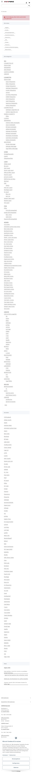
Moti (5, 543)
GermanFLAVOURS (8, 502)
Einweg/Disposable (8, 154)
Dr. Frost (6, 472)
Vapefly (7, 340)
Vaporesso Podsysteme (11, 103)
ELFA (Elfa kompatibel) (11, 210)
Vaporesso (8, 342)
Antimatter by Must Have (10, 428)
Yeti (5, 654)
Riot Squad (6, 579)
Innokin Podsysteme (11, 90)
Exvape (6, 488)
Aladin (5, 422)
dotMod (6, 469)
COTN (5, 453)
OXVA (7, 333)
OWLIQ (7, 185)
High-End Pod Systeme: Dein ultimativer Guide (16, 675)
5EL (7, 316)
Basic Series (9, 214)
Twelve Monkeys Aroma (10, 304)
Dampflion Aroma (8, 235)
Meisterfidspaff (8, 538)
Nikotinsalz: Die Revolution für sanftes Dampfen (16, 678)
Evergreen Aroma (8, 250)
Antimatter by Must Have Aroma (12, 226)
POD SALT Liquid (8, 187)
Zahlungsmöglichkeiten (9, 32)
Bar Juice (6, 166)
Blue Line (8, 194)
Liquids (6, 156)
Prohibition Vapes (8, 571)
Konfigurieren (16, 763)
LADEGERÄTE (7, 366)
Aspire (7, 318)
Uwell (7, 338)
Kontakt (6, 30)
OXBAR (7, 331)
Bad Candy (6, 433)
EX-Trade (6, 486)
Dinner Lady (7, 466)
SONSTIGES (7, 379)
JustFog (7, 325)
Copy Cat (6, 450)
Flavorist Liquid (8, 174)
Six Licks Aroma (8, 291)
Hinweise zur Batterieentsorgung (11, 47)
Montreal (6, 181)
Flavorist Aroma (8, 252)
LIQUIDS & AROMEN (9, 72)
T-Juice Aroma (7, 298)
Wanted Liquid (7, 200)
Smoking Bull (7, 596)
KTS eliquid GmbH (8, 521)
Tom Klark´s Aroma (9, 300)
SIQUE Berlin (7, 588)
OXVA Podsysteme (10, 99)
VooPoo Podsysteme (11, 105)
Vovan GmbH (7, 640)
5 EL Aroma (7, 224)
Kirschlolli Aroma (8, 269)
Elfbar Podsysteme (10, 84)
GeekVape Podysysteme (11, 88)
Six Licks (6, 590)
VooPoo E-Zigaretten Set (12, 112)
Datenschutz (12, 755)
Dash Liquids (7, 458)
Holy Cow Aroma (8, 261)
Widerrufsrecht (8, 49)
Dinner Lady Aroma (9, 239)
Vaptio (5, 634)
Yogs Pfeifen (9, 381)
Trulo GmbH (7, 612)
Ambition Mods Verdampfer (13, 122)
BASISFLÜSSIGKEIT (8, 386)
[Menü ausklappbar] (2, 1)
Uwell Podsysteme (10, 101)
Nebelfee (6, 552)
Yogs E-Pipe (7, 656)
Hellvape (8, 359)
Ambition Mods (8, 425)
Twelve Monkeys (8, 615)
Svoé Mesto (7, 604)
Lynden (6, 532)
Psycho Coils (7, 574)
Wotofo (6, 648)
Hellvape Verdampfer (11, 133)
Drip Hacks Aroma (8, 246)
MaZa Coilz (6, 535)
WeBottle (6, 643)
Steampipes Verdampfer (12, 135)
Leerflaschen (9, 399)
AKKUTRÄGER (7, 69)
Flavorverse (7, 254)
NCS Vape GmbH (8, 549)
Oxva (5, 560)
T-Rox (7, 335)
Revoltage (6, 576)
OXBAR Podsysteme (10, 96)
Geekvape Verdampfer (11, 131)
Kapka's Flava (7, 519)
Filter (7, 376)
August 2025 (7, 667)
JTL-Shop (18, 771)
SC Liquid (6, 192)
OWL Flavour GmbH (9, 557)
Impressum (5, 755)
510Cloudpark (7, 417)
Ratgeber (7, 27)
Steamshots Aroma (8, 295)
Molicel (6, 541)
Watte (7, 348)
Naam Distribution (8, 546)
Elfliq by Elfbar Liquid (9, 172)
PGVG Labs (6, 563)
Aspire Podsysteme (10, 81)
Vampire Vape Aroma (9, 306)
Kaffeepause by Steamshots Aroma (12, 265)
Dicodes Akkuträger (10, 144)
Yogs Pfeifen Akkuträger (12, 148)
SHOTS (5, 391)
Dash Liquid (7, 168)
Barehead (6, 436)
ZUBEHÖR (6, 74)
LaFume (8, 92)
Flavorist (6, 491)
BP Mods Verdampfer (11, 127)
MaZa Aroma (7, 274)
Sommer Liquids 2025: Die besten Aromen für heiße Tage (15, 683)
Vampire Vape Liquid (9, 198)
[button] (26, 2)
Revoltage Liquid (8, 189)
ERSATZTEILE (7, 361)
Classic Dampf (7, 447)
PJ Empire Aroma (8, 282)
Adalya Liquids (7, 420)
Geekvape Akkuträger (11, 146)
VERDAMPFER (7, 67)
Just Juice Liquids (8, 176)
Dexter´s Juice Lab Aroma (10, 237)
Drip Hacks (6, 475)
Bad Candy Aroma (8, 228)
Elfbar (7, 116)
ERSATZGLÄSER (8, 355)
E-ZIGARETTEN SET (8, 63)
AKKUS (5, 350)
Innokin (6, 510)
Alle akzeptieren (16, 758)
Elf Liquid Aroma (8, 248)
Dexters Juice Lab (8, 461)
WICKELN (6, 346)
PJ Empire (6, 565)
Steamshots (7, 601)
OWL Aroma (7, 280)
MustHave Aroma (8, 278)
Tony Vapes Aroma (8, 302)
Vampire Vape (7, 623)
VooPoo (7, 344)
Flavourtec (6, 497)
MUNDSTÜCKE (7, 372)
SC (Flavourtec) (7, 585)
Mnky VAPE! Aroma (8, 276)
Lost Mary (6, 527)
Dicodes (6, 464)
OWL (5, 183)
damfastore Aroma (8, 233)
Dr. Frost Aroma (8, 244)
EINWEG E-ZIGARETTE (9, 114)
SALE (6, 405)
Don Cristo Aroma (8, 241)
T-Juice (5, 607)
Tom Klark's (7, 610)
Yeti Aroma (6, 308)
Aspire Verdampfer (10, 124)
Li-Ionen (8, 353)
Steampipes (7, 599)
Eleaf (7, 357)
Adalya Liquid (7, 164)
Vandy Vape (7, 626)
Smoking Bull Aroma (9, 293)
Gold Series (8, 217)
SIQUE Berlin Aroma (9, 289)
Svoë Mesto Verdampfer (12, 137)
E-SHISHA (6, 118)
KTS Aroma (6, 272)
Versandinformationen (9, 34)
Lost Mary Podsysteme (11, 94)
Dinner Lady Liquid (8, 170)
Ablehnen (16, 767)
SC (6, 388)
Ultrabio (6, 618)
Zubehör (8, 370)
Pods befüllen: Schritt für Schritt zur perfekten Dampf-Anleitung (15, 672)
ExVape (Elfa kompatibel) (10, 212)
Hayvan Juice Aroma (9, 259)
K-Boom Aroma (7, 263)
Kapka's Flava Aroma (9, 267)
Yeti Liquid (6, 202)
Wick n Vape (7, 645)
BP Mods (6, 439)
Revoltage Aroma (8, 285)
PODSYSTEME (7, 65)
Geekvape (8, 322)
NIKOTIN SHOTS (10, 393)
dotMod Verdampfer (11, 129)
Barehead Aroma (8, 231)
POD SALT (6, 568)
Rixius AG (6, 582)
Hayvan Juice (7, 505)
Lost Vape (8, 329)
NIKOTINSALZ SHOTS (11, 395)
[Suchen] (29, 5)
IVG (5, 513)
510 (7, 374)
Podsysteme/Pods (8, 158)
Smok (5, 593)
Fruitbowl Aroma (8, 257)
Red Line (8, 196)
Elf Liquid (6, 480)
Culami (6, 455)
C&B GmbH (7, 442)
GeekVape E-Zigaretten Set (12, 109)
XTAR (7, 368)
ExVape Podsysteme (11, 86)
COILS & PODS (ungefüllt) (10, 314)
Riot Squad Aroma (8, 287)
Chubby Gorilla (7, 444)
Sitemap (6, 42)
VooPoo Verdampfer (11, 140)
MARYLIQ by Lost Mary (9, 179)
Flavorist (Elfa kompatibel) (10, 219)
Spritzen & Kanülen (10, 401)
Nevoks (6, 554)
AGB (6, 39)
